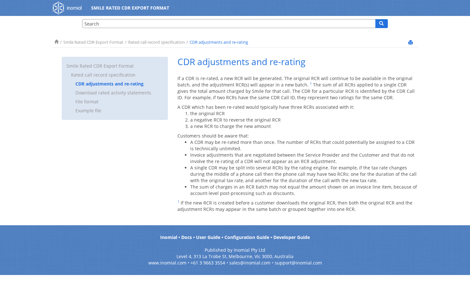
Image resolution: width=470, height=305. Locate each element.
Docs (186, 237)
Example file (88, 111)
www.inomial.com (167, 263)
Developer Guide (291, 237)
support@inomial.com (298, 263)
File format (86, 102)
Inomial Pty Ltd (249, 250)
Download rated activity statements (113, 93)
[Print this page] (410, 42)
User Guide (208, 237)
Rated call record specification (156, 42)
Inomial (168, 237)
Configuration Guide (246, 237)
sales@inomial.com (249, 263)
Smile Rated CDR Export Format (93, 42)
